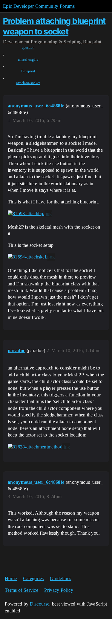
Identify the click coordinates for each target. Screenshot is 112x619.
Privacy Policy (58, 590)
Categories (33, 578)
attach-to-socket (28, 83)
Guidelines (60, 578)
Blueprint (28, 71)
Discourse (40, 603)
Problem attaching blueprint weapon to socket (54, 26)
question (28, 47)
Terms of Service (21, 590)
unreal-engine (28, 59)
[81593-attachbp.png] (30, 213)
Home (11, 578)
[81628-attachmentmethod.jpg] (39, 447)
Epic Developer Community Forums (39, 6)
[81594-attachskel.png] (31, 257)
